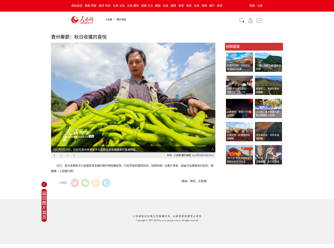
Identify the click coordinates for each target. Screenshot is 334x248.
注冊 (259, 5)
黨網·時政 (90, 5)
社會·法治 (119, 5)
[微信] (85, 183)
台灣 (196, 5)
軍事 (181, 5)
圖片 (212, 5)
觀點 (158, 5)
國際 (173, 5)
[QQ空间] (95, 183)
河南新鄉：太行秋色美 (267, 161)
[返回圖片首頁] (44, 221)
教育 (219, 5)
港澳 (189, 5)
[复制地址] (106, 183)
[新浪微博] (75, 183)
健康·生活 (147, 5)
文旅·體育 (133, 5)
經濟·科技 (105, 5)
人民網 (108, 19)
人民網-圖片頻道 (182, 155)
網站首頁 (77, 5)
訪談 (165, 5)
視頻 (204, 5)
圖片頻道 (121, 19)
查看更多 (230, 168)
